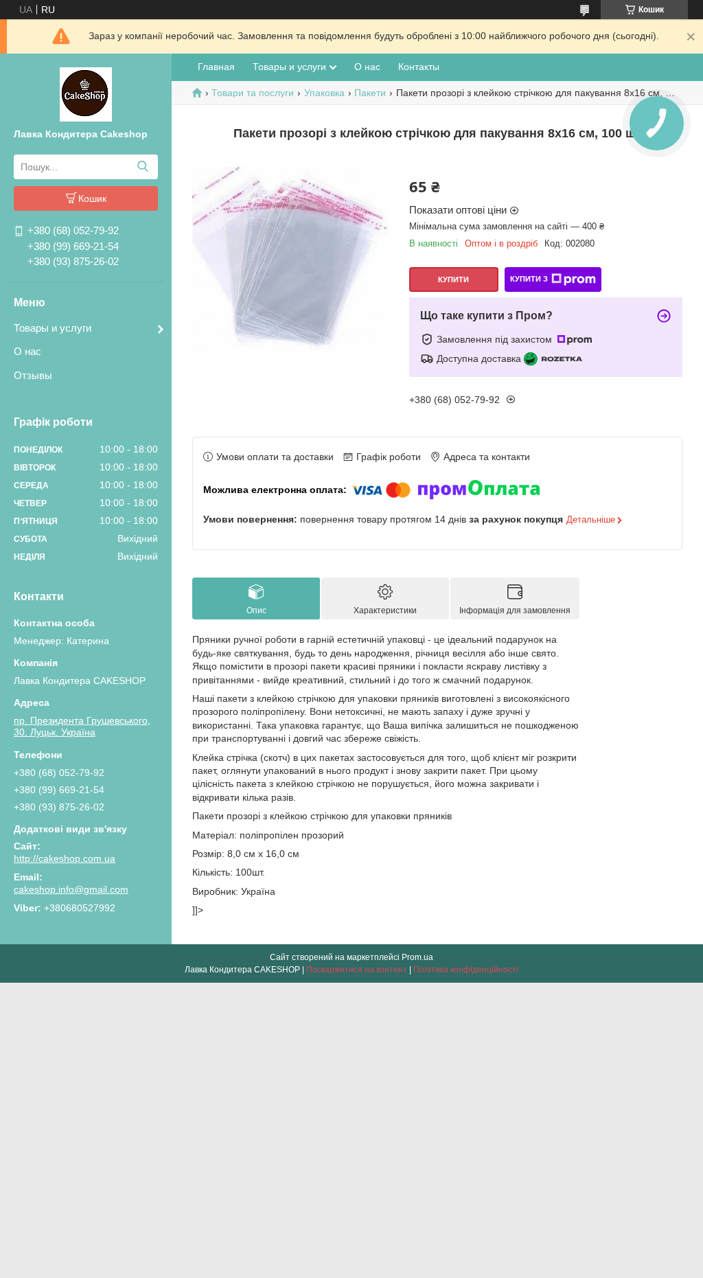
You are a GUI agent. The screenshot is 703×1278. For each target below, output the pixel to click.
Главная (216, 66)
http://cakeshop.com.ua (64, 858)
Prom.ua (417, 957)
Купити (453, 279)
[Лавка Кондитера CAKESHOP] (86, 93)
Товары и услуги (52, 328)
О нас (27, 351)
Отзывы (33, 375)
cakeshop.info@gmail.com (71, 889)
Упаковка (324, 93)
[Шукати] (142, 167)
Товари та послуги (252, 93)
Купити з (529, 279)
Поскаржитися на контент (356, 969)
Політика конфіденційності (465, 969)
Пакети (370, 93)
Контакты (418, 66)
